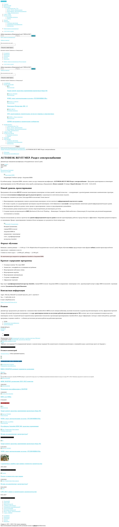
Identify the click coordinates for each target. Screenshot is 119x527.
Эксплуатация (8, 508)
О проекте (7, 53)
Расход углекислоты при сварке (12, 476)
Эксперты (6, 56)
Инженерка (7, 7)
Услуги (6, 57)
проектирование (8, 324)
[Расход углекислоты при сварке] (3, 473)
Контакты (6, 59)
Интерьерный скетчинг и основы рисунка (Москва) (25, 338)
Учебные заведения (12, 23)
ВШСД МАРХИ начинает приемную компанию (17, 369)
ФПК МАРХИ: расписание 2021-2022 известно (17, 381)
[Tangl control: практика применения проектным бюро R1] (8, 86)
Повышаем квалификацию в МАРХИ (14, 389)
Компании (7, 54)
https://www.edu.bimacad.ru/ (9, 302)
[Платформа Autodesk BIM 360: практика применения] (7, 421)
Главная (6, 4)
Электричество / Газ (12, 8)
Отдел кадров (7, 15)
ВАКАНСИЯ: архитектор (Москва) (20, 339)
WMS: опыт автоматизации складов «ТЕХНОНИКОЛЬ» (27, 98)
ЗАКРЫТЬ (4, 1)
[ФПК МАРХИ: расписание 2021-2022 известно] (5, 378)
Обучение (6, 21)
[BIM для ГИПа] (7, 393)
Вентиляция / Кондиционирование (16, 11)
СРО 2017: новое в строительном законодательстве (19, 492)
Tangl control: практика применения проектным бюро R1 (27, 91)
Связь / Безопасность (13, 13)
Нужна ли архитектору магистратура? (14, 434)
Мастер (3, 372)
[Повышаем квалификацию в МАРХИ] (5, 386)
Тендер (6, 20)
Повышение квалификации (14, 24)
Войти (5, 28)
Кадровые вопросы (12, 17)
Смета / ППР (7, 14)
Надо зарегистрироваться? (8, 37)
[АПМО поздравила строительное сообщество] (15, 117)
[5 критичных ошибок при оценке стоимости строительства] (5, 460)
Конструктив (7, 5)
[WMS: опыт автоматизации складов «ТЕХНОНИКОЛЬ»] (12, 93)
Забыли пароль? (5, 40)
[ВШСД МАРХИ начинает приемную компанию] (7, 364)
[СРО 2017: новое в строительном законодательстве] (3, 488)
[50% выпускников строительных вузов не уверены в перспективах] (11, 109)
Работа (9, 18)
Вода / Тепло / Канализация (14, 10)
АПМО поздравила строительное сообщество (23, 121)
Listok (6, 164)
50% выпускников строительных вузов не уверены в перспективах (30, 114)
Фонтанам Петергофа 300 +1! (17, 106)
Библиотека (10, 26)
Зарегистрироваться (12, 28)
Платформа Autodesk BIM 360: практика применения (20, 426)
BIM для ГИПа (6, 397)
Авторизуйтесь (5, 353)
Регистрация (22, 61)
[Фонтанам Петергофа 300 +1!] (13, 101)
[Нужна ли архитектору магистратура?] (10, 429)
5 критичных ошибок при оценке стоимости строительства (21, 463)
